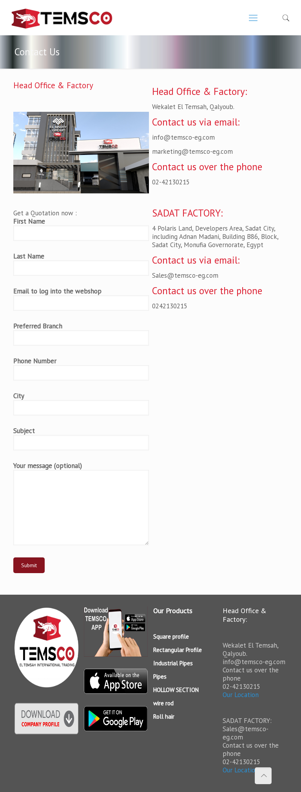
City (18, 396)
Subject (24, 431)
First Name (29, 221)
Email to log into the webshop (57, 291)
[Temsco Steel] (62, 17)
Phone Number (34, 361)
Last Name (28, 256)
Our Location (241, 694)
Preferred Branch (37, 326)
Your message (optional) (47, 466)
